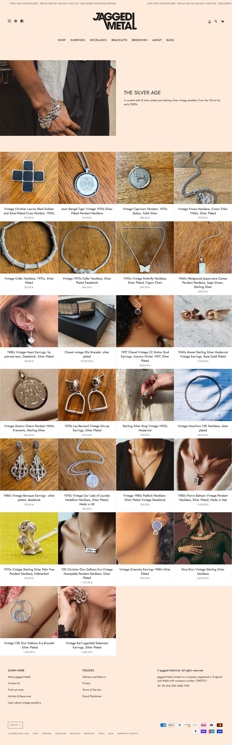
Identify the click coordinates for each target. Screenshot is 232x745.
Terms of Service (92, 690)
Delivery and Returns (94, 677)
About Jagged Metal (19, 677)
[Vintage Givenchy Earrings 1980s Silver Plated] (145, 538)
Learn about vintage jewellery (24, 703)
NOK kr (14, 725)
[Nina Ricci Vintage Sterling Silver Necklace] (203, 538)
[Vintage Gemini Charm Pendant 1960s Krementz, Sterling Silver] (29, 395)
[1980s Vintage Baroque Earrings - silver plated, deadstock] (29, 464)
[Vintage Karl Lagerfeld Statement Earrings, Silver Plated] (87, 612)
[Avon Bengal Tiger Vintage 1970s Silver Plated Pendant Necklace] (87, 178)
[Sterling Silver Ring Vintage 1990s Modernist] (145, 395)
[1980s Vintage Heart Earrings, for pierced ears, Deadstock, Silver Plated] (29, 321)
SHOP (35, 733)
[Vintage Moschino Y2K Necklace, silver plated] (203, 395)
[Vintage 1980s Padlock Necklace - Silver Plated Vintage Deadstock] (145, 464)
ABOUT (101, 733)
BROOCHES (89, 733)
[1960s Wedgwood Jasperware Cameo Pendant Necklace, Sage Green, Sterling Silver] (203, 247)
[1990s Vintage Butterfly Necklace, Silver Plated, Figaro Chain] (145, 247)
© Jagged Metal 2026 (18, 733)
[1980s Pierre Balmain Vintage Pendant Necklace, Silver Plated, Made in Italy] (203, 464)
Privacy (86, 683)
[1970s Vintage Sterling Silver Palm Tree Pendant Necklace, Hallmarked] (29, 538)
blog (110, 733)
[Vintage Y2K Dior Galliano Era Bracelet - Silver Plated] (29, 612)
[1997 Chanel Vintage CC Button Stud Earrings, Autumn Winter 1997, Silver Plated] (145, 321)
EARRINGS (47, 733)
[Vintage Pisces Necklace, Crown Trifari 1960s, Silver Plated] (203, 178)
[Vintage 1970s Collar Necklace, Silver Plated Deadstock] (87, 247)
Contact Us (14, 683)
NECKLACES (60, 733)
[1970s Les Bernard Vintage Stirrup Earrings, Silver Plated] (87, 395)
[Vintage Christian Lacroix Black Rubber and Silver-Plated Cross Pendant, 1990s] (29, 178)
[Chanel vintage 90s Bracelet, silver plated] (87, 321)
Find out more (16, 690)
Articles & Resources (19, 696)
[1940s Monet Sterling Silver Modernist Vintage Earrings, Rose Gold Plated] (203, 321)
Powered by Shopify (127, 733)
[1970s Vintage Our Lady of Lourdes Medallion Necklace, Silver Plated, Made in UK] (87, 464)
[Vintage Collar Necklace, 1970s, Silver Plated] (29, 247)
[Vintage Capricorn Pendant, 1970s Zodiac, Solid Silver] (145, 178)
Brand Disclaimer (92, 696)
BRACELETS (75, 733)
